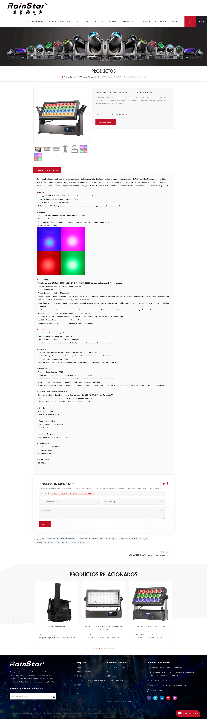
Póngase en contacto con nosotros (91, 680)
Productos (82, 21)
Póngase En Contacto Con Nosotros (158, 21)
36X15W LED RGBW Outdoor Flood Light (98, 538)
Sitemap (80, 689)
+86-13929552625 (166, 690)
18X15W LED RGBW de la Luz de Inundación (103, 627)
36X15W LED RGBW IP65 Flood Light (52, 542)
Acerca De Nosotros (59, 21)
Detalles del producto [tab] (47, 170)
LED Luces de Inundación (89, 77)
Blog (79, 684)
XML (78, 693)
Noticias (98, 21)
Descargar (127, 21)
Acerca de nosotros (84, 672)
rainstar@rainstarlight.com (176, 685)
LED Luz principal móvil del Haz (119, 689)
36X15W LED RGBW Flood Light (62, 538)
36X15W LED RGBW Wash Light (134, 538)
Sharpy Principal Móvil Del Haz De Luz (121, 702)
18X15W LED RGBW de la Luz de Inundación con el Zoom (150, 628)
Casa (79, 667)
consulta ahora (105, 122)
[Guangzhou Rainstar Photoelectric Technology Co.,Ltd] (27, 8)
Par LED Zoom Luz (114, 693)
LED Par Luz (111, 676)
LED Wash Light (79, 542)
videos (112, 21)
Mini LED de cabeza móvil (116, 680)
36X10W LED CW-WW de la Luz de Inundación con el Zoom (56, 628)
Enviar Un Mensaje (190, 713)
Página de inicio (35, 21)
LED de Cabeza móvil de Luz (117, 667)
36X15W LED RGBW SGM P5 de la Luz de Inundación (72, 494)
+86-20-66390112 (160, 680)
